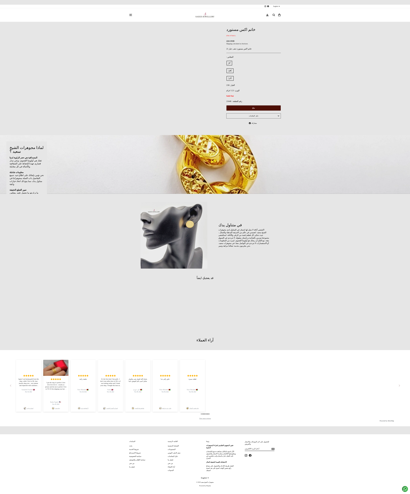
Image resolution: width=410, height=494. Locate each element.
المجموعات (172, 449)
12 (229, 63)
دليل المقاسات (253, 116)
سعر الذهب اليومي (174, 453)
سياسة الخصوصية (135, 456)
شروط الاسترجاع (135, 453)
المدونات (171, 470)
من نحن (131, 463)
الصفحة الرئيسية (173, 446)
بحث (130, 446)
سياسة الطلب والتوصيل (137, 460)
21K (230, 71)
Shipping (229, 44)
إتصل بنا (132, 467)
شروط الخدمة (134, 449)
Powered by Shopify (205, 486)
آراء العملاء (171, 467)
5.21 (230, 78)
